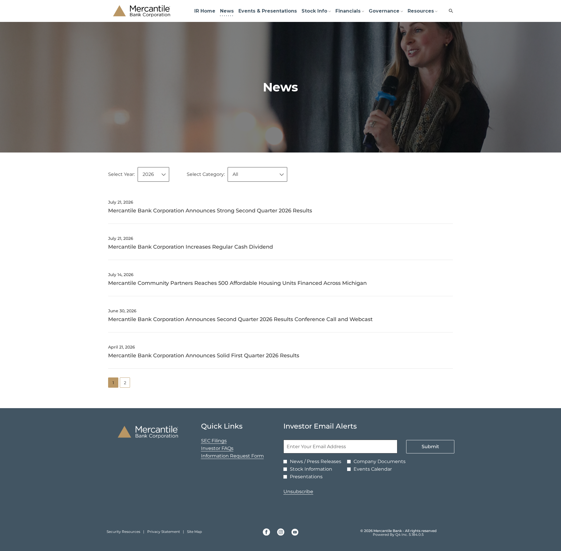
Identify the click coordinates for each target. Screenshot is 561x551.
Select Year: (121, 174)
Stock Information (311, 469)
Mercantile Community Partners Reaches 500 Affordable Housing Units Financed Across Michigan (237, 283)
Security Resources (123, 531)
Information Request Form (236, 456)
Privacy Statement (163, 531)
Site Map (194, 531)
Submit (430, 446)
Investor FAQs (226, 448)
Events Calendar (373, 469)
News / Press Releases (315, 461)
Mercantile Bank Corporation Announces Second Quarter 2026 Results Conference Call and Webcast (240, 319)
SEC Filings (223, 441)
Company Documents (380, 461)
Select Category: (206, 174)
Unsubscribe (298, 491)
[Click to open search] (449, 11)
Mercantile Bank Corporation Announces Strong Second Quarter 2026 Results (210, 210)
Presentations (306, 476)
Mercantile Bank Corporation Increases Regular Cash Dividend (190, 247)
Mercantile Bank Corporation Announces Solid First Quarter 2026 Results (203, 355)
